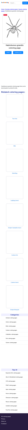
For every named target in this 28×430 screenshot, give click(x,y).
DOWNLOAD (18, 52)
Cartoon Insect (15, 282)
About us (3, 421)
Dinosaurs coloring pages (12, 397)
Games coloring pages (11, 342)
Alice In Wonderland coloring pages (14, 377)
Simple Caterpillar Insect (14, 227)
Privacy (3, 419)
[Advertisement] (12, 356)
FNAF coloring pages (11, 385)
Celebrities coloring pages (12, 334)
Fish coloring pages (10, 338)
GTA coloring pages (10, 381)
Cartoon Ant (14, 255)
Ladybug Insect (15, 200)
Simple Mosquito (14, 309)
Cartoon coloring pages (11, 330)
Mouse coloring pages (11, 401)
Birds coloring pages (11, 326)
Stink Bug (14, 173)
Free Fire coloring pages (12, 410)
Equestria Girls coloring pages (13, 373)
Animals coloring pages (11, 317)
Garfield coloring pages (11, 405)
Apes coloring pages (11, 389)
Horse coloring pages (11, 393)
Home (2, 9)
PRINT (8, 52)
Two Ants (14, 118)
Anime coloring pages (11, 322)
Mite (15, 146)
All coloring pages (6, 416)
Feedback (3, 423)
